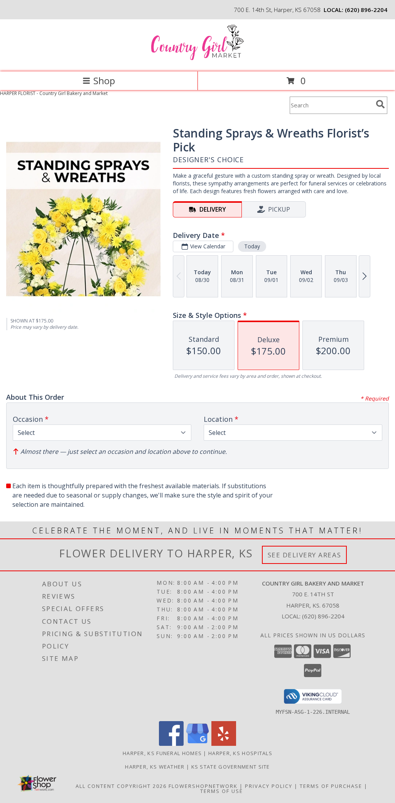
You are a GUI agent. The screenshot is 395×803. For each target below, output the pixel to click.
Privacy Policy (268, 786)
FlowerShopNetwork (203, 786)
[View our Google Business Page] (197, 743)
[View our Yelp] (223, 743)
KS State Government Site (230, 766)
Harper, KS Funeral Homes (162, 753)
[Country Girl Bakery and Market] (197, 60)
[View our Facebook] (171, 743)
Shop (104, 80)
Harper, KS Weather (154, 766)
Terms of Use (221, 791)
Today (252, 246)
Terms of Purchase (331, 786)
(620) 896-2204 (366, 10)
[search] (380, 104)
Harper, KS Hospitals (240, 753)
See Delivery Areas (304, 554)
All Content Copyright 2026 (121, 786)
